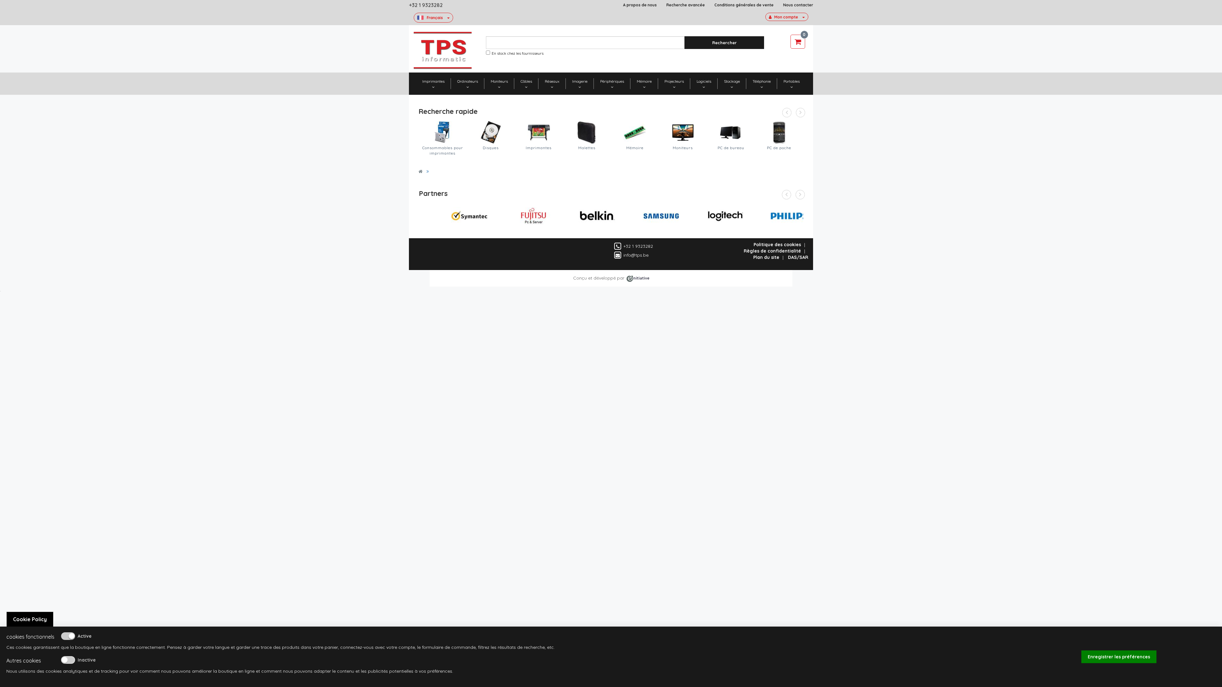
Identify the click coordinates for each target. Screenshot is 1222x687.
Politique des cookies (777, 244)
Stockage (732, 81)
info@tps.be (636, 255)
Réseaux (552, 81)
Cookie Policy (30, 619)
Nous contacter (798, 5)
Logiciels (704, 81)
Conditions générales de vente (744, 5)
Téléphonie (762, 81)
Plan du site (766, 257)
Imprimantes (433, 81)
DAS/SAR (798, 257)
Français (435, 17)
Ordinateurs (467, 81)
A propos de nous (640, 5)
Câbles (526, 81)
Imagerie (579, 81)
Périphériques (612, 81)
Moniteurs (499, 81)
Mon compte (786, 17)
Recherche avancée (685, 5)
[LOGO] (443, 50)
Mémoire (644, 81)
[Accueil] (420, 171)
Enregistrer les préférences (1119, 657)
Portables (791, 81)
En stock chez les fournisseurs (518, 53)
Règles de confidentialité (772, 251)
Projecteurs (674, 81)
